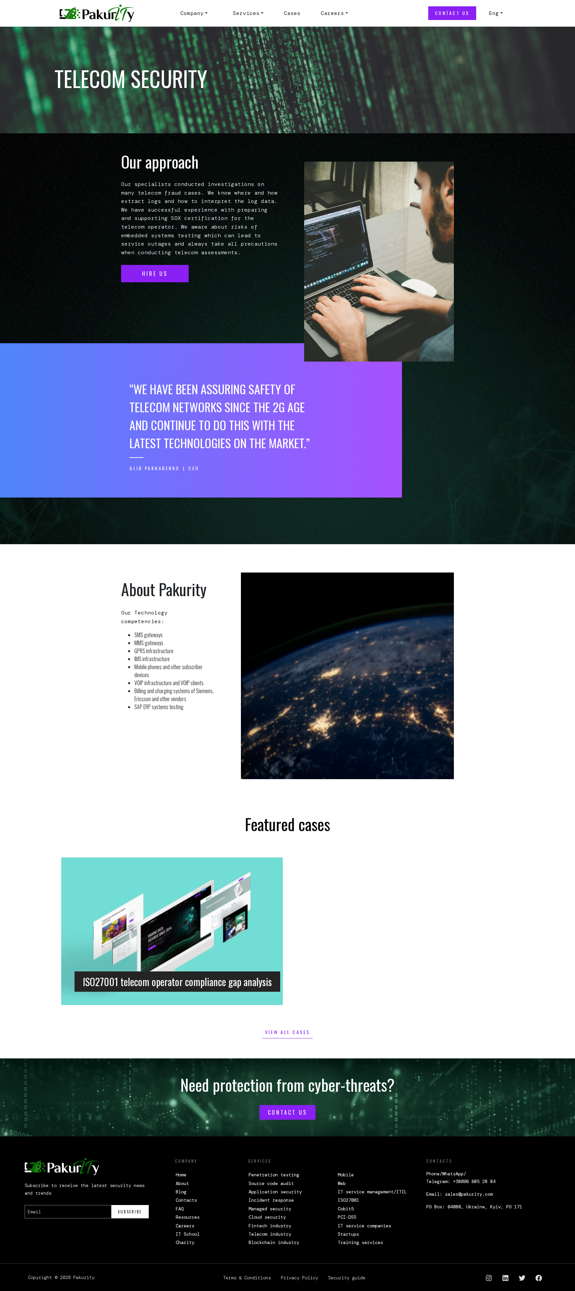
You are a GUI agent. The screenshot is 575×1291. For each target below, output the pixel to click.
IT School (188, 1234)
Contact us (452, 12)
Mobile (346, 1175)
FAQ (180, 1209)
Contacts (186, 1200)
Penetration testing (274, 1175)
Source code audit (271, 1183)
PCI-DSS (347, 1217)
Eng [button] (494, 13)
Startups (348, 1234)
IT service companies (364, 1226)
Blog (181, 1192)
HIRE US (155, 274)
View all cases (287, 1031)
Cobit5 (346, 1209)
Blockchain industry (274, 1242)
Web (342, 1183)
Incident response (271, 1200)
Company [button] (192, 13)
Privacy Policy (299, 1278)
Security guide (346, 1278)
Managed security (270, 1209)
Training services (360, 1242)
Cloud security (267, 1217)
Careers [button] (332, 13)
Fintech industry (270, 1226)
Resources (188, 1217)
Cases (292, 13)
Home (181, 1175)
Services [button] (246, 13)
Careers (185, 1226)
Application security (275, 1192)
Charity (185, 1242)
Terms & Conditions (247, 1278)
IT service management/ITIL (372, 1192)
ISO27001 (348, 1200)
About (182, 1183)
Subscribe (130, 1211)
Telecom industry (270, 1234)
